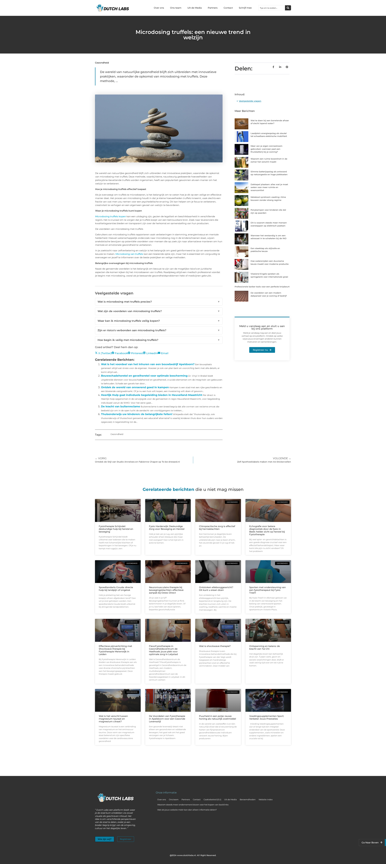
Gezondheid (102, 62)
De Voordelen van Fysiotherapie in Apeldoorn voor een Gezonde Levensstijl (167, 719)
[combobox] (271, 7)
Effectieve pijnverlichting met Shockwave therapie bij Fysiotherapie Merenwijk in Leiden (115, 650)
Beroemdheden (248, 799)
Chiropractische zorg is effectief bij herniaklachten (217, 527)
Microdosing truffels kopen (110, 216)
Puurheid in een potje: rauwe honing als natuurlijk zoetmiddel (217, 717)
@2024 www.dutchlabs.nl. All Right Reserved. (193, 855)
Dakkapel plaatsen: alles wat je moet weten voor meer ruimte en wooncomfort (269, 187)
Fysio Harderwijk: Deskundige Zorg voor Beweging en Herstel (166, 527)
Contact (228, 7)
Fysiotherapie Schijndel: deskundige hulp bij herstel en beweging (116, 529)
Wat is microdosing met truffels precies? (159, 301)
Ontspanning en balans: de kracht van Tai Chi (264, 647)
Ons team (175, 7)
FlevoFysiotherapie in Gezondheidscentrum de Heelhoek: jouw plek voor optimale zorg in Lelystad (163, 650)
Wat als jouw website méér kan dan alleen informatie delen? (187, 810)
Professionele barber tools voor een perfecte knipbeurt (262, 286)
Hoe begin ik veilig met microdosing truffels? (159, 339)
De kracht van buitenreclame (120, 406)
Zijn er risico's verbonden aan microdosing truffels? (159, 330)
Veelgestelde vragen (250, 101)
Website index (266, 799)
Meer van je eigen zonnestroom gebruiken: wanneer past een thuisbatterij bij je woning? (266, 149)
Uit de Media (194, 7)
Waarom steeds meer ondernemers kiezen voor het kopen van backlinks (192, 804)
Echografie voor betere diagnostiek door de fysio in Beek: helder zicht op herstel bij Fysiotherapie (267, 530)
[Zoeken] (288, 7)
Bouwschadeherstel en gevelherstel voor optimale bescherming (144, 375)
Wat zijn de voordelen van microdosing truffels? (159, 311)
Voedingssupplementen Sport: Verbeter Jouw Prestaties (266, 717)
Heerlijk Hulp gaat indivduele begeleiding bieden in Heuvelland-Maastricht (151, 394)
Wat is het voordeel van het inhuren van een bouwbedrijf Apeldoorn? (148, 364)
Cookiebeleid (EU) (212, 799)
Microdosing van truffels (129, 254)
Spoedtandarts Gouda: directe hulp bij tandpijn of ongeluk (116, 588)
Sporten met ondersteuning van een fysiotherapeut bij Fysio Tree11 (267, 590)
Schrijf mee (245, 7)
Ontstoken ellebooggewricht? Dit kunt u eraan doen (216, 588)
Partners (213, 7)
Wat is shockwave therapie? (215, 646)
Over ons (159, 7)
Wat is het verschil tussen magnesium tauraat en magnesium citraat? (113, 719)
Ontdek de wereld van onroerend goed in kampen (135, 387)
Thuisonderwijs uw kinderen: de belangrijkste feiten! (136, 414)
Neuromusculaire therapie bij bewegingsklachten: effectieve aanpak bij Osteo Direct (166, 590)
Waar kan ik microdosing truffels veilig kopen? (159, 320)
